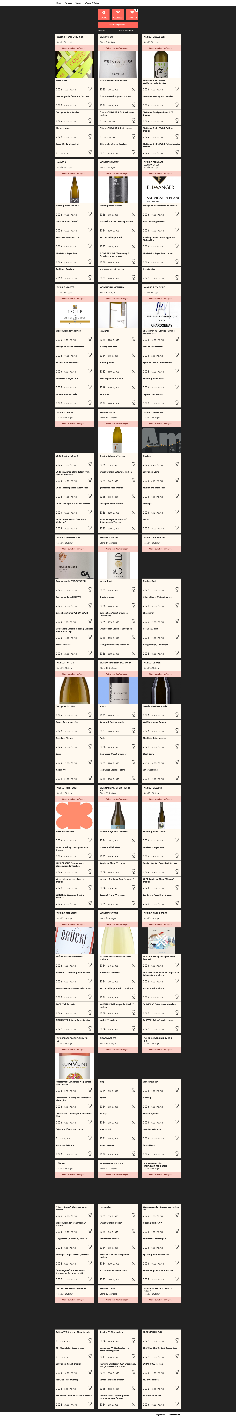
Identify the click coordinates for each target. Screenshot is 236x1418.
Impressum (160, 1415)
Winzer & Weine (92, 3)
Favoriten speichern (117, 25)
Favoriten (132, 14)
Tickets (78, 3)
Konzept (68, 3)
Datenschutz (174, 1415)
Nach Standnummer (126, 31)
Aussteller (118, 14)
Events (104, 14)
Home (58, 3)
